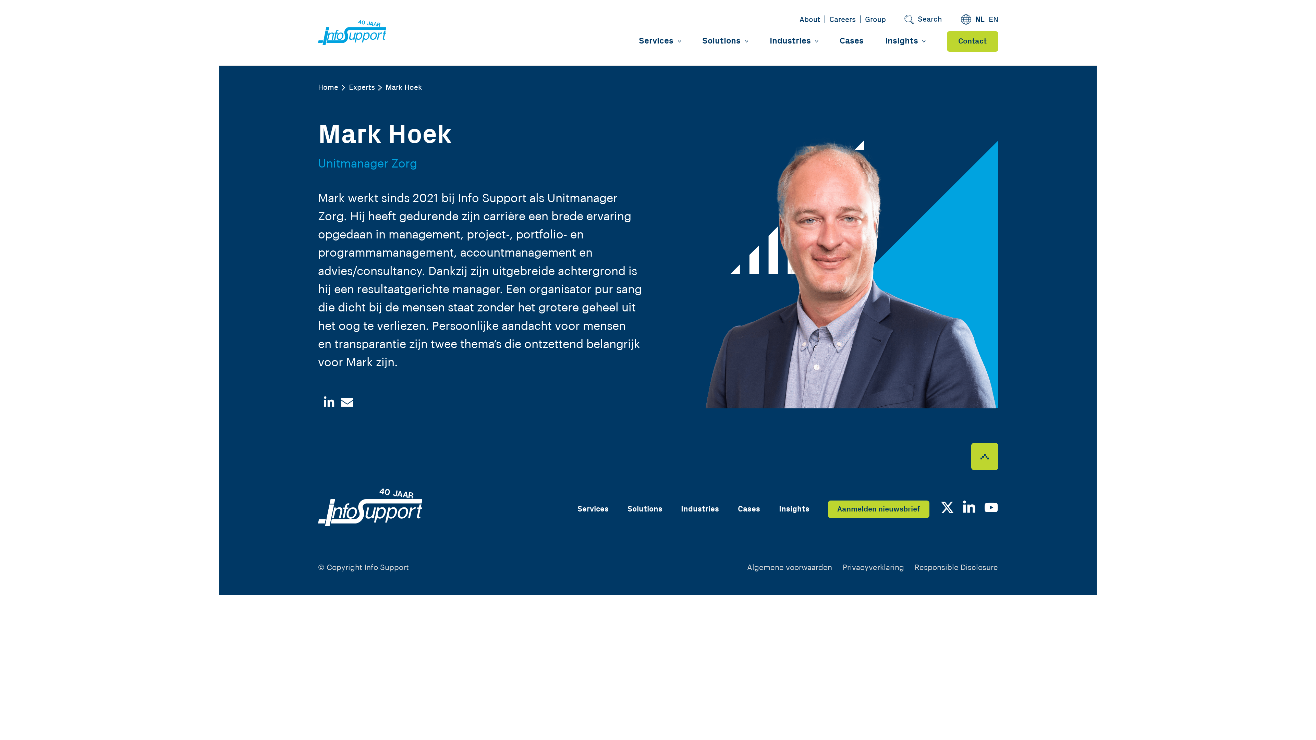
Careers (842, 19)
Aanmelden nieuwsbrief (878, 509)
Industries (790, 41)
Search (930, 19)
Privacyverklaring (873, 567)
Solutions (721, 41)
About (810, 19)
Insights (901, 41)
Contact (972, 41)
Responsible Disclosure (956, 567)
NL (979, 19)
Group (875, 19)
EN (993, 19)
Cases (852, 41)
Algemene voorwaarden (789, 567)
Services (656, 41)
